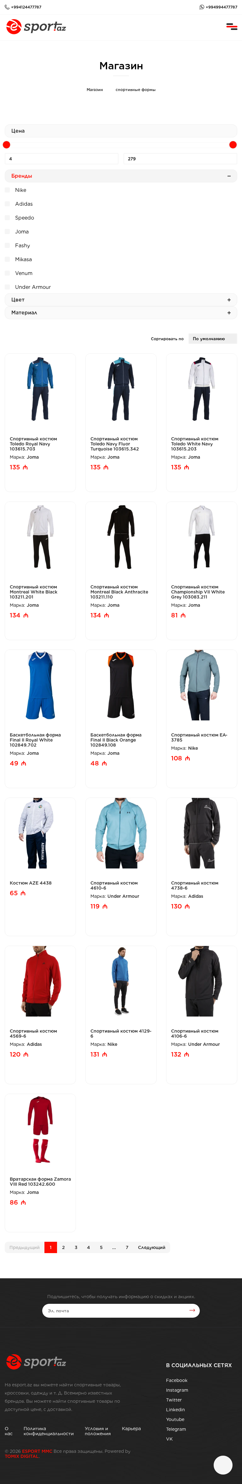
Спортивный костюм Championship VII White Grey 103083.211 (198, 591)
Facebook (176, 1380)
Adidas (23, 204)
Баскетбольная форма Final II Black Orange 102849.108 (115, 740)
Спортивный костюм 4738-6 (194, 885)
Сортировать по (167, 338)
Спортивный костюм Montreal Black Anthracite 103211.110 (119, 591)
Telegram (176, 1429)
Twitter (174, 1399)
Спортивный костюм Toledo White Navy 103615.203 (194, 443)
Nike (20, 190)
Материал (24, 313)
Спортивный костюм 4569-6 (33, 1033)
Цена (18, 131)
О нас (9, 1431)
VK (169, 1438)
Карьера (131, 1428)
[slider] (6, 145)
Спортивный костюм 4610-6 (114, 885)
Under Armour (32, 287)
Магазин (95, 89)
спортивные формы (136, 89)
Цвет (18, 300)
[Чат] (223, 1465)
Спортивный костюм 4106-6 (194, 1033)
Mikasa (23, 259)
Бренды (21, 176)
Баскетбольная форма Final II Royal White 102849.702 (35, 740)
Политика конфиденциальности (49, 1431)
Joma (21, 232)
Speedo (24, 218)
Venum (23, 273)
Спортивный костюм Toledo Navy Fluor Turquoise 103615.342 (114, 443)
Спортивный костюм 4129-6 (121, 1033)
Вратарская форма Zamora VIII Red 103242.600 (40, 1182)
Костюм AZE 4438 (31, 882)
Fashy (22, 246)
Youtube (175, 1419)
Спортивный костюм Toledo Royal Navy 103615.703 (33, 443)
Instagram (177, 1390)
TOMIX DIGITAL (22, 1456)
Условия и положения (98, 1431)
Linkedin (175, 1409)
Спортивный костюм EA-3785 (199, 737)
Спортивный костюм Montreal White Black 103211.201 (33, 591)
